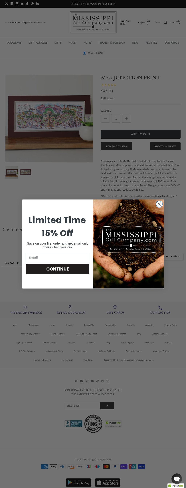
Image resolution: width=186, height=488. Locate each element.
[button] (176, 478)
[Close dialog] (159, 204)
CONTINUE (57, 269)
